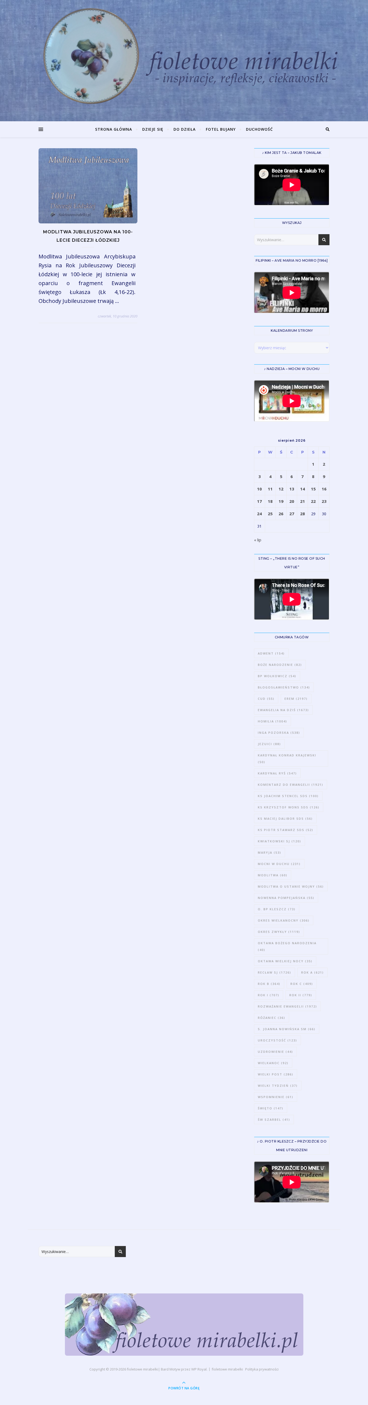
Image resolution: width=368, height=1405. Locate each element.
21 (302, 501)
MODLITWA (272, 875)
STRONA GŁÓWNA (113, 129)
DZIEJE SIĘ (152, 129)
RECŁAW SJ (274, 972)
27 (291, 513)
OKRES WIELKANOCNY (284, 920)
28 (302, 513)
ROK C (301, 984)
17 (259, 501)
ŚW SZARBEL (274, 1119)
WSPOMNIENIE (275, 1097)
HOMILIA (272, 721)
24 (259, 513)
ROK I (268, 995)
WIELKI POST (275, 1074)
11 (270, 489)
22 (313, 501)
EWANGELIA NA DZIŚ (283, 710)
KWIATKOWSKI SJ (279, 841)
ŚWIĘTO (270, 1108)
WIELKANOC (273, 1063)
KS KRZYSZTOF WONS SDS (289, 807)
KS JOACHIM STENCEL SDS (288, 796)
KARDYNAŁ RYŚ (277, 773)
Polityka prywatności (262, 1369)
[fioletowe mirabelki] (184, 1324)
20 (291, 501)
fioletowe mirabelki (142, 1369)
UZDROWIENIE (275, 1052)
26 (281, 513)
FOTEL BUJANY (221, 129)
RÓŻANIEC (271, 1018)
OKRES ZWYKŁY (279, 932)
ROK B (269, 984)
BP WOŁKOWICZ (277, 676)
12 (281, 489)
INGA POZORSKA (279, 733)
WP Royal (199, 1369)
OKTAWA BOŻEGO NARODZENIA (287, 946)
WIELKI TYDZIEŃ (278, 1086)
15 (313, 489)
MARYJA (269, 852)
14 (302, 489)
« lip (257, 539)
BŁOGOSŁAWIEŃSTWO (284, 687)
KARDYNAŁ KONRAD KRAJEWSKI (287, 758)
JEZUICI (269, 744)
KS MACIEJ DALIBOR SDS (285, 818)
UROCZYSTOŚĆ (277, 1040)
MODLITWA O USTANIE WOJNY (291, 886)
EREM (296, 699)
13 (291, 489)
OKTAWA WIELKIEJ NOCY (285, 961)
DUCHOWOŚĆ (259, 129)
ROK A (312, 972)
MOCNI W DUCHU (279, 864)
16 (324, 489)
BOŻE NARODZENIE (280, 665)
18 (270, 501)
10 (259, 489)
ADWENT (271, 653)
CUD (266, 699)
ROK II (300, 995)
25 (270, 513)
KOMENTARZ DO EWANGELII (290, 785)
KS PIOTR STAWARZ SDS (285, 830)
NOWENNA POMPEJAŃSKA (286, 898)
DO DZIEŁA (184, 129)
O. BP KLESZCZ (277, 909)
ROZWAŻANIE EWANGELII (287, 1006)
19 (281, 501)
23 (324, 501)
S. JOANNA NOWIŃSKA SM (286, 1029)
